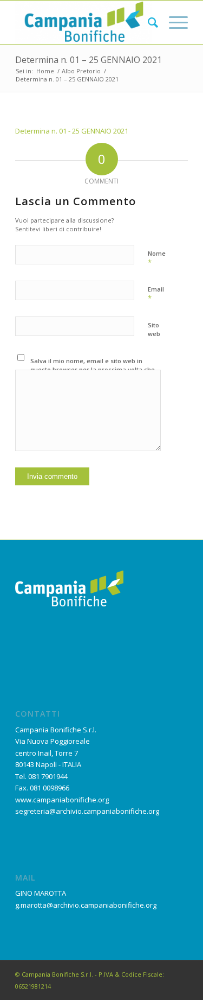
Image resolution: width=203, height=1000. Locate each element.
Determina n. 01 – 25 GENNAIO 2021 (88, 60)
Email (156, 294)
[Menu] (173, 22)
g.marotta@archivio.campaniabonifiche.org (85, 905)
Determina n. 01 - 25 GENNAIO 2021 (71, 131)
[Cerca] (147, 22)
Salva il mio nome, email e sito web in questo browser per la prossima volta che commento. (92, 370)
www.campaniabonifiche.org (62, 800)
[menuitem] (147, 22)
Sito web (154, 329)
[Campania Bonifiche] (84, 22)
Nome (157, 258)
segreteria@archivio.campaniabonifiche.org (87, 811)
